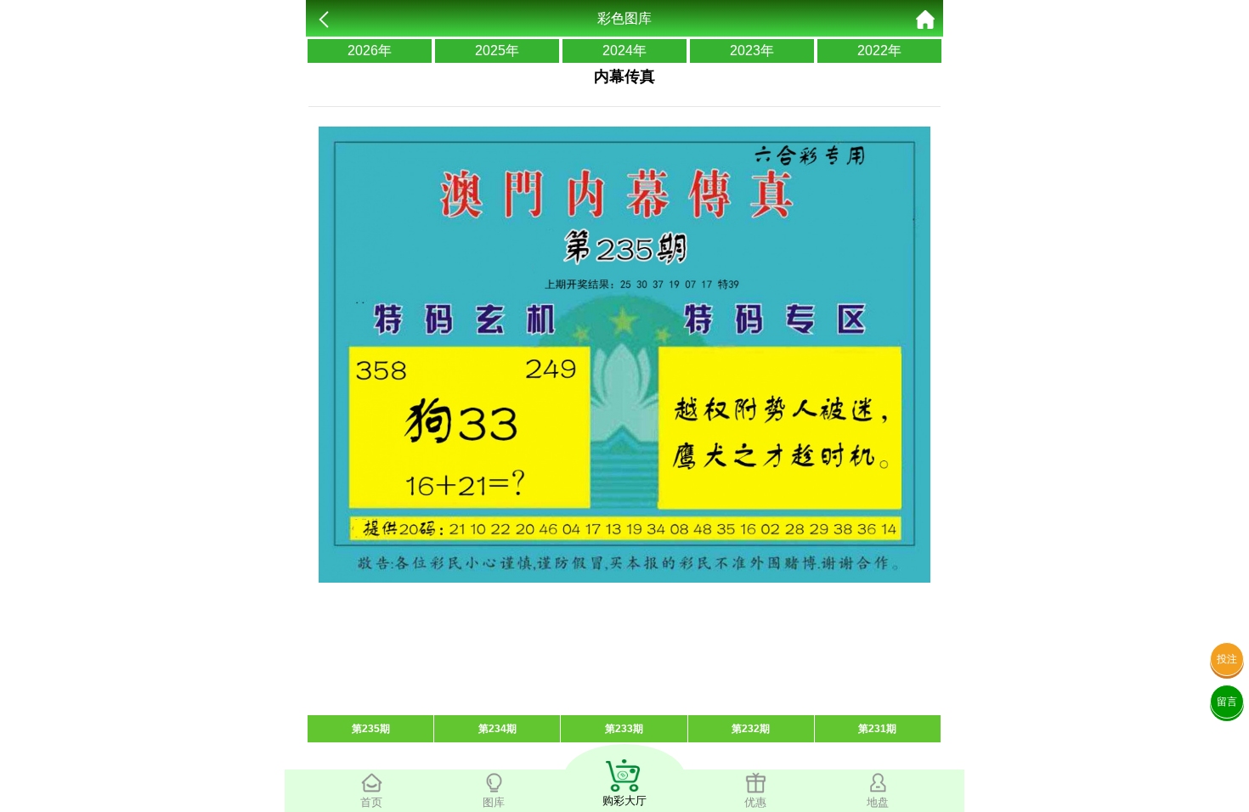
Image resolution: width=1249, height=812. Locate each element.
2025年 (497, 50)
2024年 (624, 50)
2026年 (370, 50)
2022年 (879, 50)
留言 (1227, 702)
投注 (1227, 659)
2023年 (752, 50)
